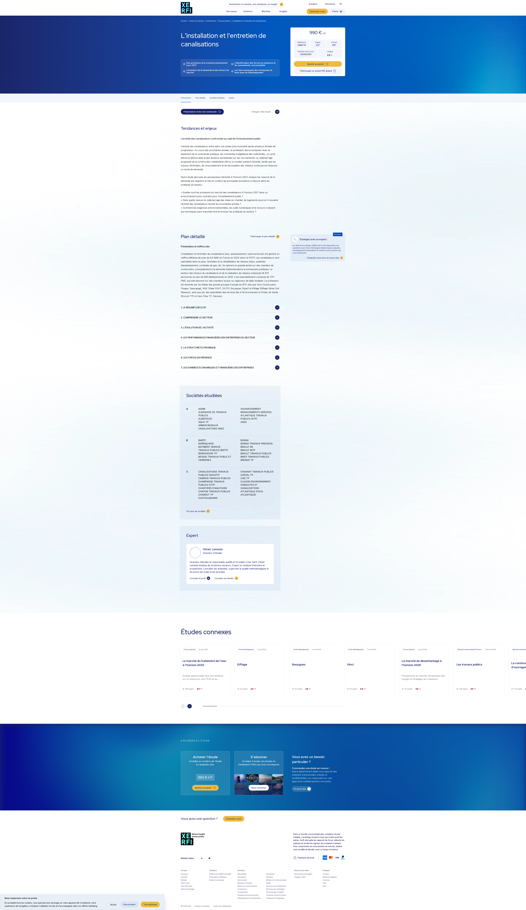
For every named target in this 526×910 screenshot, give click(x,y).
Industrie (269, 877)
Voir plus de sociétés (195, 511)
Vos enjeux (231, 11)
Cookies (326, 880)
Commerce (242, 889)
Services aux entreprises (276, 886)
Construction (211, 21)
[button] (249, 12)
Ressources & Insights (303, 874)
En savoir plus (300, 789)
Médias (184, 880)
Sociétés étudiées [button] (217, 98)
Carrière (184, 877)
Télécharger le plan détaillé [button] (262, 236)
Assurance (242, 877)
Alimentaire (242, 874)
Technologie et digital (275, 892)
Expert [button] (231, 98)
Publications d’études (218, 877)
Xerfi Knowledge (187, 889)
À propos (184, 874)
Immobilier (270, 874)
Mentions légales (330, 877)
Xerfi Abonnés (186, 886)
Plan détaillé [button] (200, 98)
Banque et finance (245, 883)
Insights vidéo (300, 877)
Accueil (184, 21)
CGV (324, 883)
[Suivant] (189, 706)
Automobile (242, 880)
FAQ (324, 886)
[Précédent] (183, 706)
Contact (326, 874)
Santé (268, 883)
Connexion (330, 4)
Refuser (113, 904)
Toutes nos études (196, 21)
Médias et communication (276, 880)
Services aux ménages (275, 889)
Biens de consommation (247, 886)
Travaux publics (224, 21)
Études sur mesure (216, 880)
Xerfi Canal (185, 883)
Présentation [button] (186, 98)
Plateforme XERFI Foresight (220, 874)
